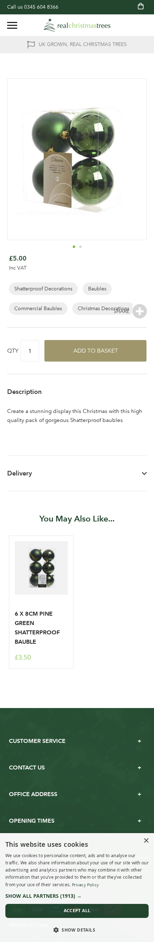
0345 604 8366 (41, 7)
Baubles (97, 289)
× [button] (146, 841)
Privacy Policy (85, 884)
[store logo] (77, 25)
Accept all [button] (77, 910)
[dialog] (77, 887)
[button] (74, 246)
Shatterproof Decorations (43, 289)
